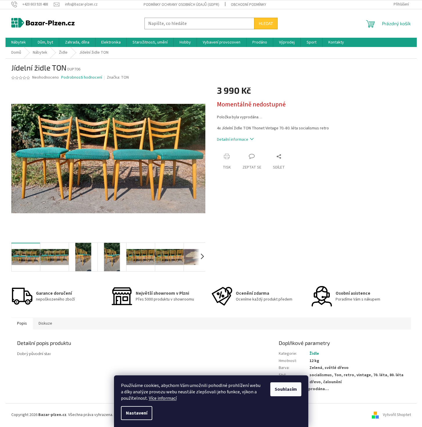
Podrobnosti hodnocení (81, 77)
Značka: (118, 77)
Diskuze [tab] (45, 323)
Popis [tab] (22, 323)
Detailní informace (232, 139)
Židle (314, 354)
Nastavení (136, 413)
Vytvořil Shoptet (397, 415)
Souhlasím (286, 389)
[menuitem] (19, 42)
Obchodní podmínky (248, 4)
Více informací (163, 398)
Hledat (266, 23)
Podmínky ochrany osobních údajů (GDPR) (181, 4)
